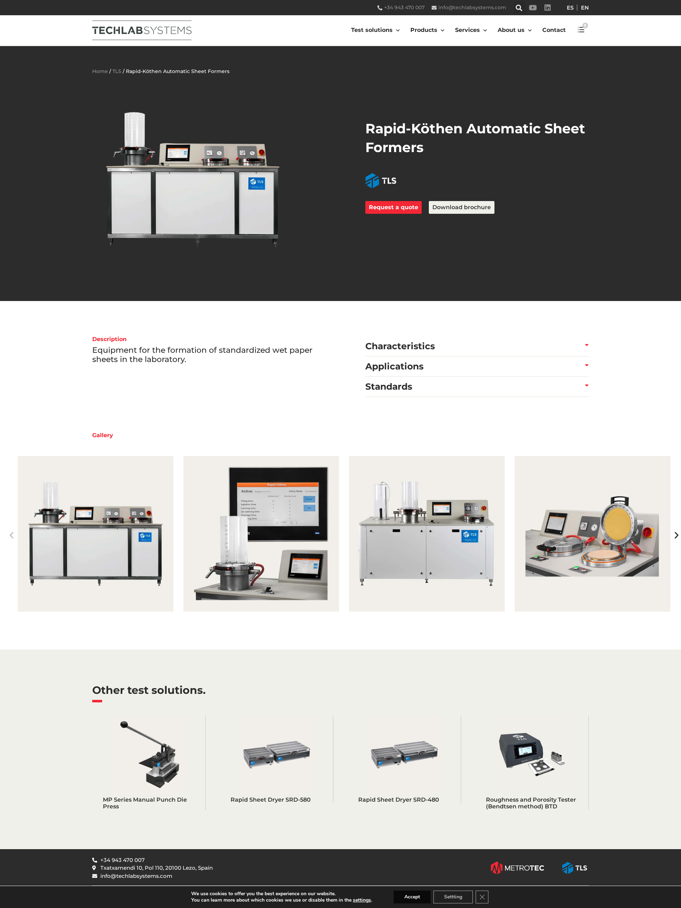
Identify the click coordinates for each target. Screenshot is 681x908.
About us (511, 30)
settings (362, 900)
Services (467, 30)
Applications (394, 366)
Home (100, 71)
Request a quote (393, 207)
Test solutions (372, 30)
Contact (554, 30)
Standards (388, 386)
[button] (519, 7)
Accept (412, 896)
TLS (116, 71)
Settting (453, 896)
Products (423, 30)
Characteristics (400, 346)
